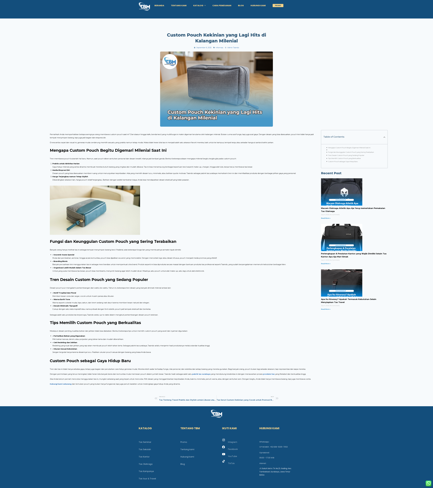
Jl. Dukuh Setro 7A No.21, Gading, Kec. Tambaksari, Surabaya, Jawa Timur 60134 (275, 471)
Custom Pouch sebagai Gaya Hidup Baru (343, 161)
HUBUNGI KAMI (258, 5)
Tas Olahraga (145, 464)
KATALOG (198, 5)
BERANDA (159, 5)
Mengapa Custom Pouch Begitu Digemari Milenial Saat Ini (349, 148)
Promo (183, 442)
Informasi (219, 48)
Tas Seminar (145, 442)
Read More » (326, 218)
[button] (384, 137)
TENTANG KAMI (179, 5)
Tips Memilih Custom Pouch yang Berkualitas (344, 158)
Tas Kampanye (146, 471)
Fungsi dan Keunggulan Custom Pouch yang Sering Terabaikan (351, 152)
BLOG (241, 5)
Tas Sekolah (145, 449)
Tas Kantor (144, 456)
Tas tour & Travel (147, 478)
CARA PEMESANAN (221, 5)
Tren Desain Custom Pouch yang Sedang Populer (346, 155)
